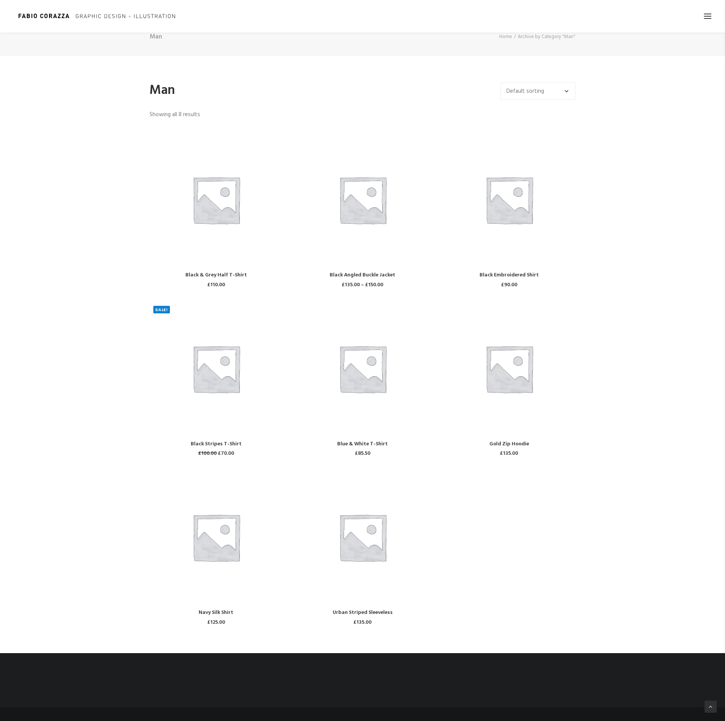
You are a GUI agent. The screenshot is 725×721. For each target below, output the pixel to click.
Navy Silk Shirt (216, 612)
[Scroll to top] (711, 706)
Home (505, 37)
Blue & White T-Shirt (362, 444)
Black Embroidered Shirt (509, 275)
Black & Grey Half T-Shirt (216, 275)
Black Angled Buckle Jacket (362, 275)
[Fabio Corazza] (97, 16)
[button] (707, 16)
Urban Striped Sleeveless (363, 612)
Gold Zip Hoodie (509, 444)
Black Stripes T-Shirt (216, 444)
